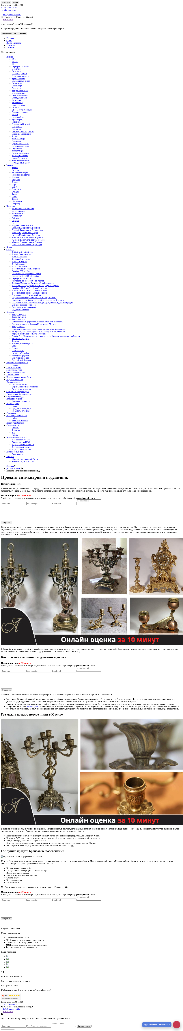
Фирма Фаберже (19, 261)
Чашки (15, 348)
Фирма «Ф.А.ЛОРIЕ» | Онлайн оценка (29, 290)
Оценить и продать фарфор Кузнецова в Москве (34, 324)
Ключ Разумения (19, 158)
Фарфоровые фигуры (21, 449)
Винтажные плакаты (21, 389)
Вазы (14, 346)
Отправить (6, 523)
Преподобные (18, 117)
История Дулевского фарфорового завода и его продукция (38, 331)
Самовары (11, 413)
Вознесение (17, 102)
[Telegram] (4, 12)
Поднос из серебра (20, 310)
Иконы (9, 57)
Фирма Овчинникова (21, 254)
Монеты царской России (23, 461)
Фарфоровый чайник (21, 447)
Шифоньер (17, 201)
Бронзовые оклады (20, 76)
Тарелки (15, 341)
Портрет (15, 220)
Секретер (16, 204)
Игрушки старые (14, 399)
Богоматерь (17, 86)
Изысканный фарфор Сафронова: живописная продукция (38, 329)
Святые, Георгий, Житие (23, 131)
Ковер (14, 406)
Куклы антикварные (21, 401)
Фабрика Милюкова (21, 259)
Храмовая (16, 141)
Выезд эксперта (13, 43)
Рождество (17, 126)
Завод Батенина (19, 317)
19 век (15, 64)
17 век (15, 59)
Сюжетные (17, 83)
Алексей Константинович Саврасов (28, 240)
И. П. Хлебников (19, 266)
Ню (13, 223)
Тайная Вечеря (18, 139)
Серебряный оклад (20, 66)
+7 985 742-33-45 (8, 1004)
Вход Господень (19, 105)
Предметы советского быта (18, 377)
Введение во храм (20, 90)
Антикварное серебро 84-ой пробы (28, 281)
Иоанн (15, 114)
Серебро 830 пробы (21, 271)
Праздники (17, 129)
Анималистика (18, 213)
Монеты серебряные (15, 372)
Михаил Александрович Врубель (27, 242)
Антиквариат (12, 403)
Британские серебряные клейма (26, 295)
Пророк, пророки (20, 112)
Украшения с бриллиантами (19, 394)
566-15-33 (8, 10)
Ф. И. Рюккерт (18, 264)
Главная (10, 38)
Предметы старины (20, 411)
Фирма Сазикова (19, 257)
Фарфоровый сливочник (23, 444)
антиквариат (33, 706)
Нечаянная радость (20, 153)
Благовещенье (18, 93)
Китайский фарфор (20, 353)
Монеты (10, 456)
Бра (13, 432)
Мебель (9, 165)
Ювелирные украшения (17, 363)
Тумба (14, 194)
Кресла (15, 167)
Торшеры (16, 430)
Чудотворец (17, 119)
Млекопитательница (21, 160)
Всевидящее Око (19, 98)
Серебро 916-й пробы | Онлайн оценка (29, 288)
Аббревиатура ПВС (21, 442)
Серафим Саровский (21, 134)
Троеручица (17, 151)
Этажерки (16, 189)
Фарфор (10, 312)
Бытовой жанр (18, 211)
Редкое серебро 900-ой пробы (25, 276)
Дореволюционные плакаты (25, 387)
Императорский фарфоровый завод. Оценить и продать (37, 322)
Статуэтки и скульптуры (17, 391)
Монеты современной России (25, 459)
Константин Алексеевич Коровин (27, 237)
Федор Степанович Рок (22, 225)
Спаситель (16, 107)
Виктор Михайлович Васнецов (26, 235)
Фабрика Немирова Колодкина (26, 269)
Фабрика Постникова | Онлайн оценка (29, 293)
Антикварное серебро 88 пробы (26, 273)
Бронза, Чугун (12, 375)
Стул (14, 184)
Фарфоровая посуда (15, 396)
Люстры (15, 428)
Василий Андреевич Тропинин (26, 228)
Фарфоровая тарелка (21, 440)
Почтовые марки (19, 384)
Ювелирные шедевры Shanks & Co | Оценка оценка (35, 285)
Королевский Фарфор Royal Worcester (29, 334)
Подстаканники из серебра (24, 307)
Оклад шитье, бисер (21, 81)
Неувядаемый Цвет (20, 163)
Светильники (12, 425)
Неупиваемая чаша (20, 146)
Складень (16, 71)
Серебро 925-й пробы (21, 278)
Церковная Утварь (20, 143)
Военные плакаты (20, 420)
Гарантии (10, 45)
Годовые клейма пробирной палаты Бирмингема (34, 297)
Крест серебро (18, 78)
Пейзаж (15, 218)
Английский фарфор (21, 360)
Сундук (15, 192)
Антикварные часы (15, 452)
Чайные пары (18, 350)
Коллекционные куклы (22, 343)
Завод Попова (18, 326)
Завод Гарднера (19, 314)
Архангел (16, 88)
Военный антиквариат (16, 415)
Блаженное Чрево (20, 155)
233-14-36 (8, 7)
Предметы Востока (15, 423)
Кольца (15, 365)
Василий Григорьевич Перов (25, 232)
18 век (15, 61)
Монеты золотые (14, 370)
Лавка (14, 196)
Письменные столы (21, 175)
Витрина (16, 179)
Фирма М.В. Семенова (22, 252)
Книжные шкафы (20, 172)
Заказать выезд (84, 1026)
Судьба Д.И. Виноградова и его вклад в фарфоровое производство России (46, 336)
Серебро (10, 249)
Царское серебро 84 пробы (24, 305)
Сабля (14, 418)
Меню (15, 2)
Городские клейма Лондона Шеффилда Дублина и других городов (42, 302)
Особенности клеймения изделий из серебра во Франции (38, 300)
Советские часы (19, 454)
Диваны (15, 170)
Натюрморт (17, 216)
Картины (10, 206)
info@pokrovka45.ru (12, 1009)
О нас (9, 40)
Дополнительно (13, 468)
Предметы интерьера (21, 408)
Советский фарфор (20, 358)
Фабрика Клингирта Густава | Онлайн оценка (33, 283)
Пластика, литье (19, 74)
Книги (9, 247)
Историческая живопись (23, 208)
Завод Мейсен (18, 319)
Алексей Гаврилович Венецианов (27, 230)
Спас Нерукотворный (22, 110)
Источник (16, 100)
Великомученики (20, 95)
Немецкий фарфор (20, 355)
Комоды (15, 177)
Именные (16, 122)
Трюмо (15, 199)
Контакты (10, 48)
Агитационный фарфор (17, 437)
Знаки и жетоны (13, 367)
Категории (6, 2)
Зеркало (15, 182)
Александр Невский (21, 124)
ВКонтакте (8, 19)
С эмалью (16, 69)
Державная (17, 148)
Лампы (15, 435)
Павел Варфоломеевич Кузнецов (27, 245)
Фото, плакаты (13, 382)
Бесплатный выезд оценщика (14, 33)
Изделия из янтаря (14, 379)
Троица (15, 136)
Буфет (14, 187)
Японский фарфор (20, 338)
